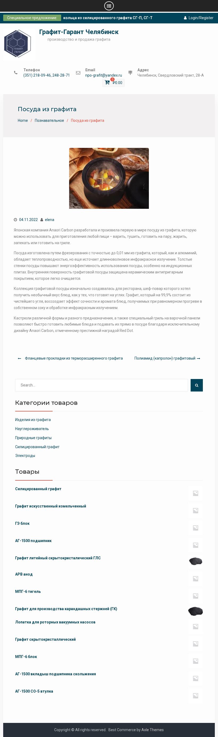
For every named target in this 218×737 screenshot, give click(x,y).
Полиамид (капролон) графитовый (165, 358)
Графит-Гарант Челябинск (79, 32)
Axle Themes (152, 730)
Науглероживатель (32, 429)
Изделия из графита (33, 420)
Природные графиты (33, 438)
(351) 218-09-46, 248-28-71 (46, 75)
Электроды (25, 455)
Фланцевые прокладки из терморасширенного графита (74, 358)
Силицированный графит (37, 447)
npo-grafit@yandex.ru (103, 75)
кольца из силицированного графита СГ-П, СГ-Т (108, 18)
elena (49, 220)
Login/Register (201, 18)
